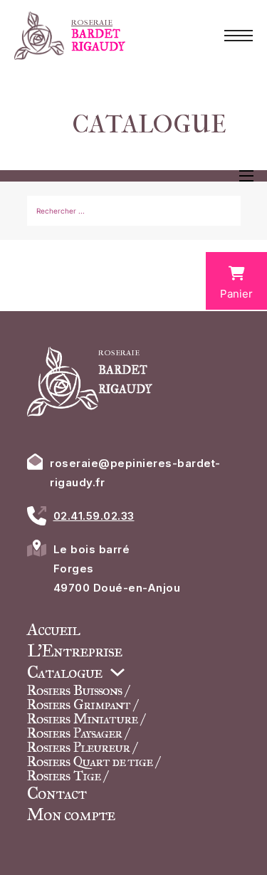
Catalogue (64, 672)
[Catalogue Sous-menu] (117, 672)
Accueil (53, 629)
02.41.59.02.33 (94, 516)
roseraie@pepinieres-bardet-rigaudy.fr (135, 472)
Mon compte (71, 814)
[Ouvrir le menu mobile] (238, 35)
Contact (56, 793)
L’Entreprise (74, 650)
